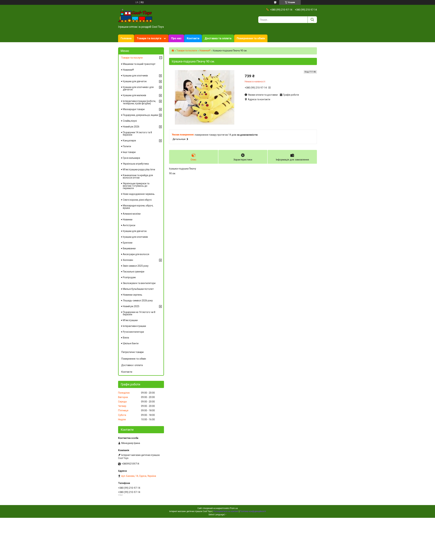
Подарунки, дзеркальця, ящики (140, 115)
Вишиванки (129, 248)
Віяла (126, 337)
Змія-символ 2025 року (136, 265)
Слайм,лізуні (130, 120)
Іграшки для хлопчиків (135, 75)
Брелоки (127, 242)
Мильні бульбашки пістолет (138, 289)
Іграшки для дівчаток (135, 81)
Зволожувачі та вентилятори (139, 283)
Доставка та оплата (218, 38)
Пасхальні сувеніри (133, 271)
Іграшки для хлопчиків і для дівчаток (138, 88)
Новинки (127, 219)
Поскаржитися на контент (225, 511)
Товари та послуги (149, 38)
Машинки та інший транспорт (139, 64)
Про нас (176, 38)
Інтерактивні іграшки (134, 326)
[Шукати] (312, 19)
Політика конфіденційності (253, 511)
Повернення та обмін (251, 38)
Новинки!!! (205, 50)
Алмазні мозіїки (132, 213)
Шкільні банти (130, 343)
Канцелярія (129, 140)
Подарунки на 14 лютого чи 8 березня (139, 313)
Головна (126, 38)
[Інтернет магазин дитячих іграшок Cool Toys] (135, 15)
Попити (127, 146)
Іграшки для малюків (134, 95)
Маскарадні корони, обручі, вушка (138, 206)
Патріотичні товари (132, 352)
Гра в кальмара (131, 158)
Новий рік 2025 (131, 306)
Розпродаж (129, 277)
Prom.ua (234, 508)
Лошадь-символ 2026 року (138, 300)
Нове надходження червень (139, 194)
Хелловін (128, 260)
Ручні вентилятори (133, 331)
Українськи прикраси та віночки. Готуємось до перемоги (136, 186)
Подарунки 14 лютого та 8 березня (137, 133)
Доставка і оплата (132, 365)
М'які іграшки (130, 320)
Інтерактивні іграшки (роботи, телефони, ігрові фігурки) (139, 102)
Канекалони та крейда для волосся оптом (138, 176)
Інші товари (129, 152)
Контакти (193, 38)
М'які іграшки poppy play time (139, 169)
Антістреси (129, 225)
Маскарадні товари (134, 109)
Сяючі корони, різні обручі (137, 199)
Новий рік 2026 (131, 126)
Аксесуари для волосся (136, 254)
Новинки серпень (132, 294)
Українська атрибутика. (136, 163)
